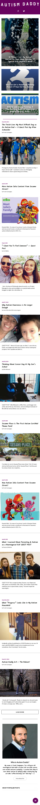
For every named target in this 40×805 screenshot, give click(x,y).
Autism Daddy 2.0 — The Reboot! (16, 662)
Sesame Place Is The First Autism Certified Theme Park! (20, 425)
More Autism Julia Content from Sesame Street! (19, 188)
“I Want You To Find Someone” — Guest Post (18, 247)
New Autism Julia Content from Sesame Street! (19, 484)
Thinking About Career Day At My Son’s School (19, 365)
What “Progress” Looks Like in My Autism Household (19, 604)
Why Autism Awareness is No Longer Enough (17, 306)
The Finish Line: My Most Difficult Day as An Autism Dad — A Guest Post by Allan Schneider (19, 127)
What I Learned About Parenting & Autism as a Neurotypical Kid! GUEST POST (20, 543)
